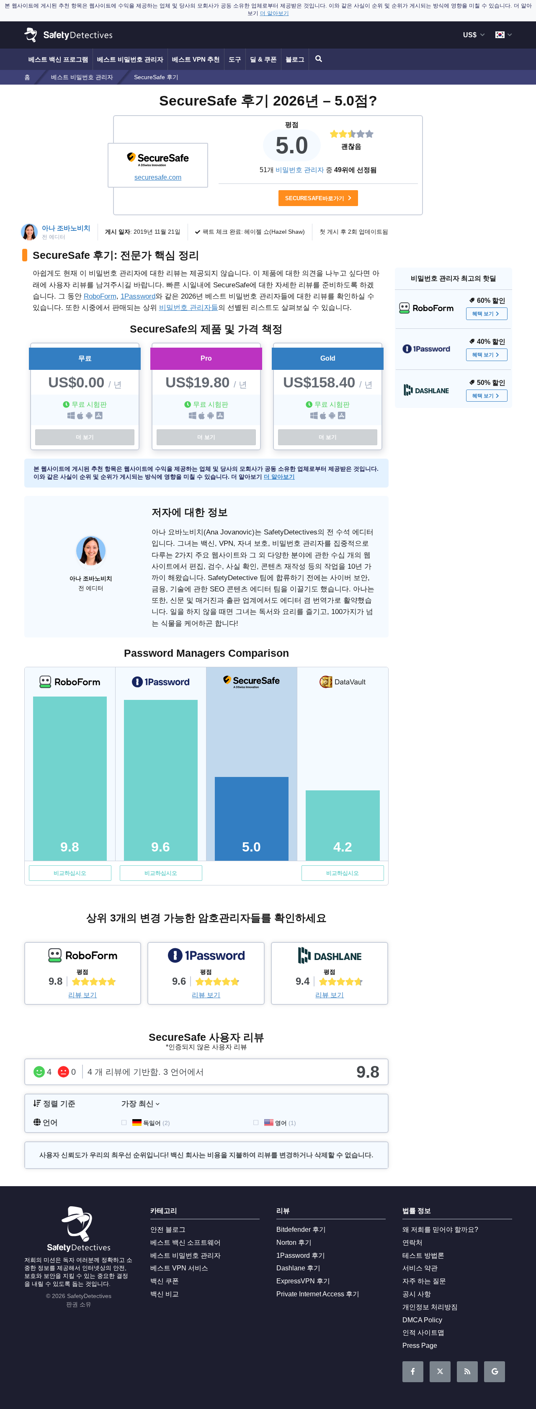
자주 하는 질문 (424, 1281)
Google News (494, 1371)
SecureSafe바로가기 (315, 198)
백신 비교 (164, 1294)
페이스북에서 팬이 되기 (412, 1371)
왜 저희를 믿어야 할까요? (440, 1229)
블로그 (295, 59)
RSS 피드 (467, 1371)
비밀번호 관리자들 (188, 308)
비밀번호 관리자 (300, 169)
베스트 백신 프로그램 (58, 59)
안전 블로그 (168, 1229)
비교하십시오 (70, 873)
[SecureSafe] (158, 160)
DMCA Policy (422, 1320)
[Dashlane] (329, 957)
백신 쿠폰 (164, 1281)
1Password (138, 296)
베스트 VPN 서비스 (179, 1268)
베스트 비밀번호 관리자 (130, 59)
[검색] (317, 59)
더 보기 (85, 437)
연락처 (412, 1242)
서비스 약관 (420, 1268)
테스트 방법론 (423, 1255)
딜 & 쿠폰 (263, 59)
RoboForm (100, 296)
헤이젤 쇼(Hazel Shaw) (274, 231)
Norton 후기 (294, 1242)
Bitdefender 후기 (301, 1229)
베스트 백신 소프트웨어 (185, 1242)
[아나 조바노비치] (91, 555)
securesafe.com (157, 177)
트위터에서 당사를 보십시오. (440, 1371)
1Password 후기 (300, 1255)
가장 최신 (137, 1103)
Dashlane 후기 (298, 1268)
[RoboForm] (83, 957)
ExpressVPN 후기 (303, 1281)
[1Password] (206, 957)
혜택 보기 (483, 314)
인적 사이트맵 (423, 1332)
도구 (235, 59)
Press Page (419, 1345)
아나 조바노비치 (66, 228)
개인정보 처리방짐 (430, 1307)
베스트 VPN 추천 (196, 59)
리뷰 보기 (82, 995)
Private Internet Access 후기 (317, 1294)
